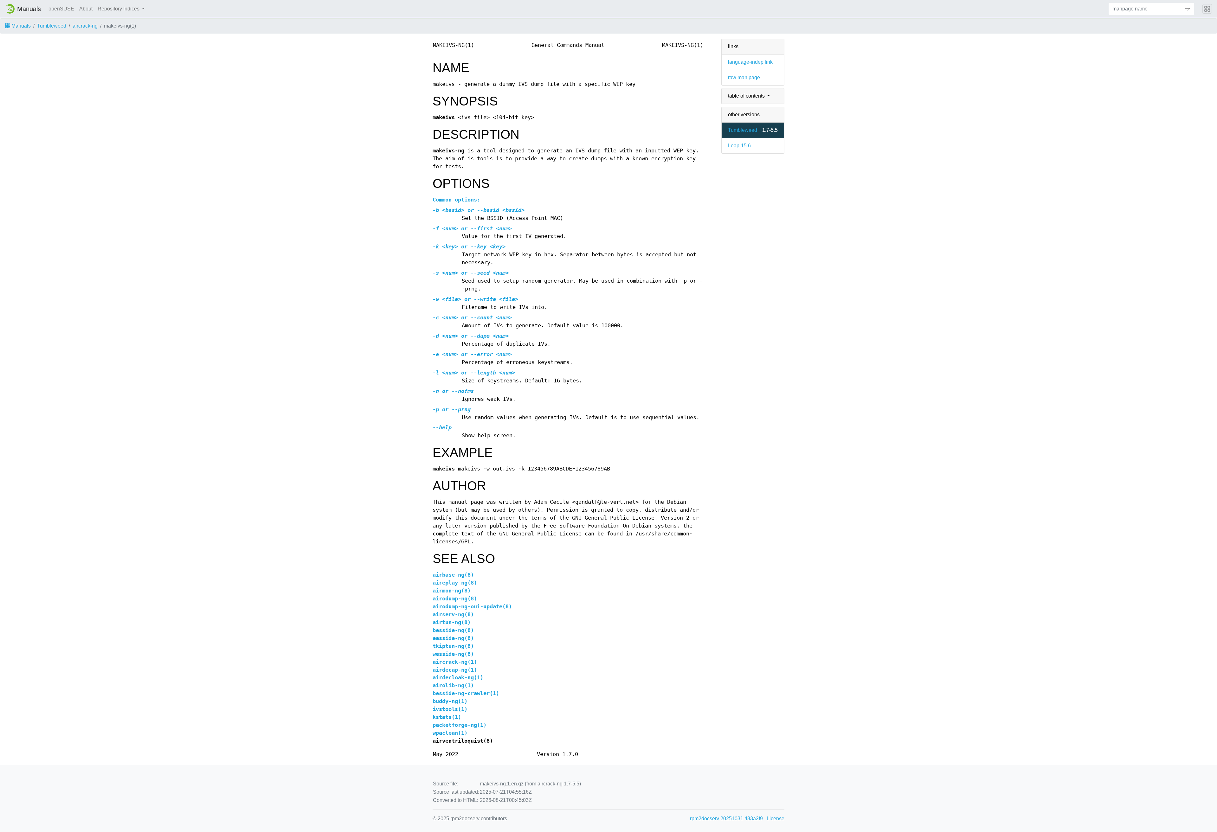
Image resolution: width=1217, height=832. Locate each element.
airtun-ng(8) (452, 622)
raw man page (744, 77)
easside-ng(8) (453, 638)
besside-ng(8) (453, 630)
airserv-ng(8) (453, 614)
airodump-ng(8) (455, 599)
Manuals (20, 26)
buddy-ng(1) (450, 701)
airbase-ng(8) (453, 575)
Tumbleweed (51, 26)
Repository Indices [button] (119, 8)
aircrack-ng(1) (455, 662)
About (86, 8)
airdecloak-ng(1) (458, 678)
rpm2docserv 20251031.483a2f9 (726, 818)
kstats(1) (447, 717)
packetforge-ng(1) (459, 725)
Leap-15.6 (739, 145)
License (775, 818)
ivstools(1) (450, 709)
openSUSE (61, 8)
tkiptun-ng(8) (453, 646)
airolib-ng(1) (453, 685)
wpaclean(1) (450, 733)
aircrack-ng (85, 26)
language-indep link (750, 62)
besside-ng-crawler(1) (466, 693)
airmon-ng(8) (452, 591)
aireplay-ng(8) (455, 583)
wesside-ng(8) (453, 654)
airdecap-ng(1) (455, 670)
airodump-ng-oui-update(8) (472, 607)
